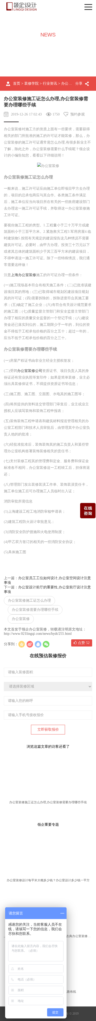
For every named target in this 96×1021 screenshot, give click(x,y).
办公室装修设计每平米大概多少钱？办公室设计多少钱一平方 (48, 880)
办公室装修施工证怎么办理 (29, 600)
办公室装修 (21, 619)
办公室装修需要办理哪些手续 (35, 610)
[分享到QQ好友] (38, 644)
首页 (16, 83)
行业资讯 (50, 83)
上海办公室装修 (23, 275)
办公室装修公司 (29, 371)
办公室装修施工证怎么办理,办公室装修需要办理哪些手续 (48, 802)
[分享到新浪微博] (29, 644)
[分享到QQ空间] (21, 644)
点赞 (83, 643)
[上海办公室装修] (21, 6)
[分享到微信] (46, 644)
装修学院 (31, 83)
